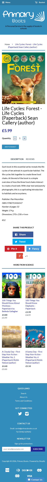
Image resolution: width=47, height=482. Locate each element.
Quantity (6, 138)
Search (23, 393)
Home (7, 44)
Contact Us (36, 480)
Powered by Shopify (37, 461)
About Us (23, 397)
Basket (42, 2)
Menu (7, 2)
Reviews (30, 159)
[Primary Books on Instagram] (27, 415)
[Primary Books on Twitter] (20, 415)
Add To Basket (10, 147)
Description (17, 159)
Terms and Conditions (23, 401)
